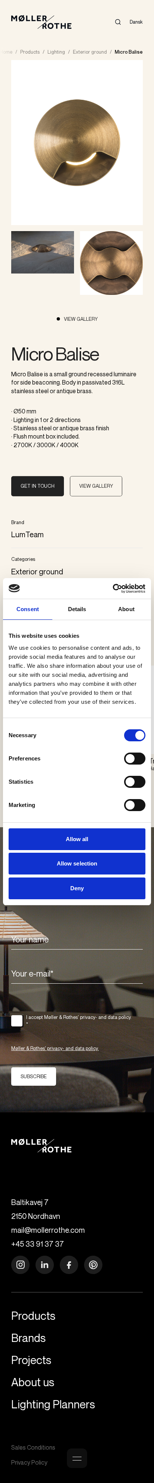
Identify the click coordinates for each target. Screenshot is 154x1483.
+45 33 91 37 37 (37, 1244)
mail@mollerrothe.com (48, 1230)
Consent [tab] (27, 609)
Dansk (136, 22)
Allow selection (77, 863)
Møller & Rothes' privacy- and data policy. (55, 1048)
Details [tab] (77, 609)
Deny (77, 888)
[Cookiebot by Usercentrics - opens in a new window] (112, 589)
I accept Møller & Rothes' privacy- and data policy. (79, 1021)
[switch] (134, 759)
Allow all (77, 839)
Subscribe (34, 1076)
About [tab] (126, 609)
